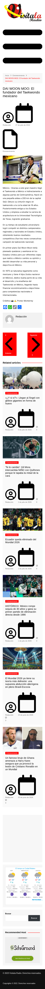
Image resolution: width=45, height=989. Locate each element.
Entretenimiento (9, 151)
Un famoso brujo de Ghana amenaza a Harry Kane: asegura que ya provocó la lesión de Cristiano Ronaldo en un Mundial (21, 764)
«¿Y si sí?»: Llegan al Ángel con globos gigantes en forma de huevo (22, 400)
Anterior (8, 353)
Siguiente (33, 335)
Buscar (8, 914)
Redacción (7, 125)
